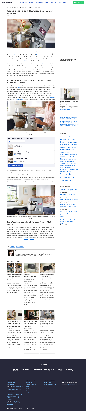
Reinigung (63, 169)
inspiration (72, 154)
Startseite (9, 7)
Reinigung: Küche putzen (31, 384)
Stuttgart (19, 389)
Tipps (69, 171)
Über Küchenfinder (29, 388)
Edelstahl (75, 144)
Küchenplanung (29, 382)
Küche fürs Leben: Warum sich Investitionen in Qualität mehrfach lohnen (68, 206)
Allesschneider (10, 404)
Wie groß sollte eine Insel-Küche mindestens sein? (68, 122)
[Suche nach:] (69, 8)
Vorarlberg (9, 387)
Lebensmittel (39, 55)
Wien (19, 387)
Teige (18, 87)
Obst (22, 99)
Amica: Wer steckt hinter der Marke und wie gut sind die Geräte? (14, 276)
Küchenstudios (23, 2)
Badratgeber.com (29, 392)
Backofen (63, 139)
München (21, 386)
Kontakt (33, 408)
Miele (75, 163)
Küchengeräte (73, 159)
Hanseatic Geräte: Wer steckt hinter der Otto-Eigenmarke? (47, 323)
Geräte (59, 2)
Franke (8, 391)
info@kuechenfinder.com (71, 384)
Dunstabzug (73, 142)
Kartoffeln (76, 154)
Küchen (67, 159)
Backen (26, 239)
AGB (24, 408)
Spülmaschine (64, 171)
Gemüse (18, 99)
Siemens (12, 391)
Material (71, 163)
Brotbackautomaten (11, 402)
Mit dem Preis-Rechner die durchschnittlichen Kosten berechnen (68, 118)
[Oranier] (49, 371)
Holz (66, 152)
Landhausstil (62, 163)
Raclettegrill (17, 402)
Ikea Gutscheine (14, 393)
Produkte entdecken (65, 109)
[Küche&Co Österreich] (69, 371)
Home (8, 408)
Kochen (9, 60)
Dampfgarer (67, 142)
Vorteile (71, 180)
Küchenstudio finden (11, 382)
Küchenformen (39, 2)
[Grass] (25, 371)
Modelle (67, 165)
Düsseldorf (9, 389)
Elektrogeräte (63, 147)
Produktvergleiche (14, 401)
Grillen (73, 150)
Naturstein (62, 167)
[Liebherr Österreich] (37, 371)
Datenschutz (20, 408)
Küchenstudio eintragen (48, 387)
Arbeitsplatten (53, 2)
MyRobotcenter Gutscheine (12, 397)
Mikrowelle (62, 165)
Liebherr (66, 163)
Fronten (46, 2)
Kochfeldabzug (69, 156)
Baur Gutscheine (15, 396)
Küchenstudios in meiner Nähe (17, 141)
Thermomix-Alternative (44, 53)
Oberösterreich (15, 387)
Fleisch (70, 147)
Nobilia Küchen (67, 167)
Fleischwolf (52, 97)
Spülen (64, 2)
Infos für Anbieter (47, 382)
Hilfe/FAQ (27, 390)
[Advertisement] (69, 34)
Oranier (74, 167)
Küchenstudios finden (78, 2)
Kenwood (16, 55)
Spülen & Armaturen (72, 169)
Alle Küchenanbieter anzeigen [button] (15, 165)
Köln (17, 389)
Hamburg (17, 386)
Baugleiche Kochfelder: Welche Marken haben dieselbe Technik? (47, 276)
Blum (62, 142)
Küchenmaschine (46, 64)
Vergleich (64, 180)
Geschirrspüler (65, 150)
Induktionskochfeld (64, 154)
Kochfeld (62, 156)
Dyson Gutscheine (15, 394)
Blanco (73, 139)
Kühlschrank (70, 161)
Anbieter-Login (47, 389)
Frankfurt (13, 389)
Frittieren (26, 60)
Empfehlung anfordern (11, 384)
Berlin (14, 386)
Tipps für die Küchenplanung (67, 175)
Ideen (69, 152)
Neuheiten (30, 281)
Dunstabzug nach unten (67, 144)
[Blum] (15, 371)
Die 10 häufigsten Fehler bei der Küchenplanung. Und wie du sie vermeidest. (69, 125)
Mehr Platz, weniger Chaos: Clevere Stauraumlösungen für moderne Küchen (68, 221)
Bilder (69, 139)
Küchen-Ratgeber (29, 386)
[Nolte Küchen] (59, 371)
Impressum (28, 408)
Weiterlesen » (14, 294)
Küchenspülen (63, 161)
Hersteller (62, 152)
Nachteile (72, 165)
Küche (62, 159)
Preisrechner (31, 2)
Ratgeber (14, 7)
